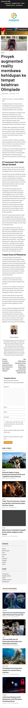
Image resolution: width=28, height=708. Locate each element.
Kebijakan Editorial (10, 5)
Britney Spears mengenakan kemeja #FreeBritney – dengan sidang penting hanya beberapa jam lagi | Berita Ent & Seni (20, 366)
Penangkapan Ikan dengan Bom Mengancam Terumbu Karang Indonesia (12, 670)
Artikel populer (5, 550)
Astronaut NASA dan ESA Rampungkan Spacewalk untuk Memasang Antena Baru (12, 641)
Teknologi (4, 558)
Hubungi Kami (19, 5)
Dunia (3, 552)
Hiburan (2, 52)
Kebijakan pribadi (16, 3)
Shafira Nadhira (5, 93)
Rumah (4, 548)
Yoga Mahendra (13, 478)
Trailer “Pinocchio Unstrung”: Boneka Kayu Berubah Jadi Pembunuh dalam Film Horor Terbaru (13, 503)
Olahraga (4, 560)
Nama (5, 407)
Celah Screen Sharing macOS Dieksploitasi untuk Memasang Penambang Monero (12, 699)
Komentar (6, 386)
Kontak (4, 564)
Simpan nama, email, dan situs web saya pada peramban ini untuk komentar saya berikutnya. (13, 424)
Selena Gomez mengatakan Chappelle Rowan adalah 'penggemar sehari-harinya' (14, 532)
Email (5, 412)
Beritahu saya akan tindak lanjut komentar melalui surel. (14, 431)
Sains (4, 637)
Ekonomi (4, 554)
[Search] (26, 33)
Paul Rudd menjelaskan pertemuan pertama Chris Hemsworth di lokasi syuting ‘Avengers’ (7, 365)
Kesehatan (5, 610)
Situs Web (6, 417)
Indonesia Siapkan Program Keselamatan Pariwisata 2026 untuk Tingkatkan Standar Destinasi (13, 474)
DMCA (22, 3)
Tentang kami (7, 3)
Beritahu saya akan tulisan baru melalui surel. (13, 437)
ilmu (3, 556)
